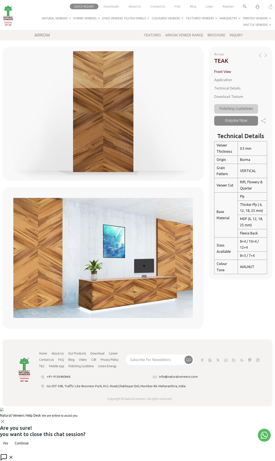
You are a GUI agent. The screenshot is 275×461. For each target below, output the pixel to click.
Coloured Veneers (168, 18)
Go (188, 360)
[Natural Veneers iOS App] (268, 6)
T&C (42, 366)
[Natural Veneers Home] (24, 369)
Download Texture (228, 97)
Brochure (216, 35)
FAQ (177, 6)
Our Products (77, 353)
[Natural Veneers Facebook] (202, 360)
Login (209, 6)
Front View (222, 72)
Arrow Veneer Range (184, 35)
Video (83, 359)
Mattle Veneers (257, 25)
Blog (193, 6)
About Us (134, 6)
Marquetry (231, 18)
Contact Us (157, 6)
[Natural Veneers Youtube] (226, 360)
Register (228, 6)
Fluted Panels (137, 18)
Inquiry (236, 35)
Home (43, 353)
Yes (5, 443)
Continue (22, 443)
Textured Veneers (202, 18)
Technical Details (227, 88)
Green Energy (107, 366)
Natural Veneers (57, 18)
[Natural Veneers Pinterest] (250, 360)
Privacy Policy (110, 359)
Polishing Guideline (81, 366)
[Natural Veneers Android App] (257, 6)
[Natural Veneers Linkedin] (234, 360)
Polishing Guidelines (236, 108)
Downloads (111, 6)
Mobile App (56, 366)
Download (97, 353)
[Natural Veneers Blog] (242, 360)
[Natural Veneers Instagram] (258, 360)
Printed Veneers (257, 18)
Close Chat (12, 450)
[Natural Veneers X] (218, 360)
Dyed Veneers (112, 18)
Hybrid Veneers (87, 18)
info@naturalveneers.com (178, 376)
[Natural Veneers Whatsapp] (210, 360)
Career (113, 353)
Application (223, 80)
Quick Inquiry (84, 6)
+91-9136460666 (58, 376)
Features (152, 35)
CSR (93, 359)
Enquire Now (236, 120)
